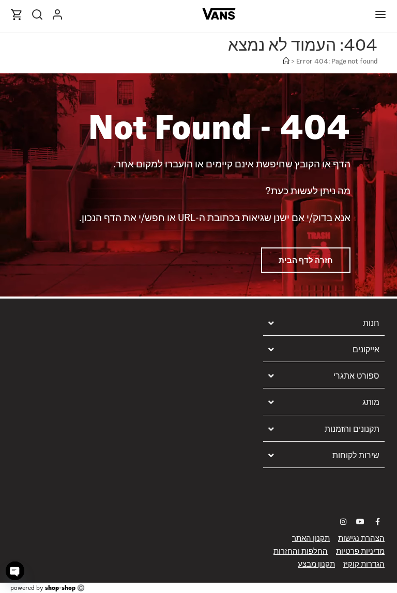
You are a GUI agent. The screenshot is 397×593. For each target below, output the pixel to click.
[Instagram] (343, 521)
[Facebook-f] (377, 521)
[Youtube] (360, 521)
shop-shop (60, 587)
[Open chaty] (15, 570)
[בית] (286, 61)
